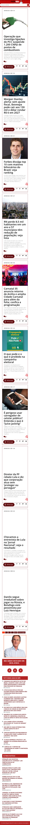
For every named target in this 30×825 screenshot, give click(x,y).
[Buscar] (28, 5)
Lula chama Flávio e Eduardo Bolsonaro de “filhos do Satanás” (15, 722)
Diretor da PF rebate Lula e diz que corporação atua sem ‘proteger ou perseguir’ (12, 815)
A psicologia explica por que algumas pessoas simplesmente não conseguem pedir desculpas (15, 691)
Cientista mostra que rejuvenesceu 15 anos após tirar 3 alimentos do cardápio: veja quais (15, 734)
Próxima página (21, 632)
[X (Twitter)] (21, 670)
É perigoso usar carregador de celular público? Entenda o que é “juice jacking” (12, 808)
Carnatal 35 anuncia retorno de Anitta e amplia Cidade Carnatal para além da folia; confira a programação (12, 795)
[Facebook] (9, 670)
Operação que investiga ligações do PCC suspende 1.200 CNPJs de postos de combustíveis (12, 761)
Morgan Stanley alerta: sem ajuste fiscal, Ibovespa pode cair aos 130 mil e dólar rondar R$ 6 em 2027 (11, 770)
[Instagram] (15, 670)
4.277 (15, 632)
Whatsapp (10, 67)
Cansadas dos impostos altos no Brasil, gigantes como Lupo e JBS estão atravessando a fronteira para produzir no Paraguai (15, 684)
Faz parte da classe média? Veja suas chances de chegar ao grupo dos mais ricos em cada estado (15, 709)
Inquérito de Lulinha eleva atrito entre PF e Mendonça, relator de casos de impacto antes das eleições (16, 716)
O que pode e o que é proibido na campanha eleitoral (12, 802)
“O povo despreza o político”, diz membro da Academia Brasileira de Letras (15, 741)
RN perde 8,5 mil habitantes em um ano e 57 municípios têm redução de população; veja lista (12, 786)
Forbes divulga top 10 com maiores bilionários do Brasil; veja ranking (12, 778)
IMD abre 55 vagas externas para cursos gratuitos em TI (14, 727)
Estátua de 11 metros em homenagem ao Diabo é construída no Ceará (16, 748)
